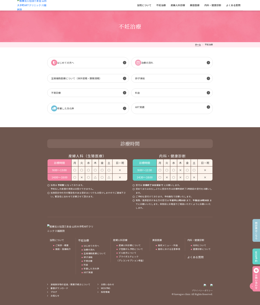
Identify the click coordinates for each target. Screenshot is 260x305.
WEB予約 (105, 288)
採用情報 (105, 291)
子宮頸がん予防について (131, 249)
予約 (256, 256)
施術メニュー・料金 (168, 245)
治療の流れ (89, 249)
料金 (86, 264)
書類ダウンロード (59, 288)
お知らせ (55, 295)
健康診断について (202, 249)
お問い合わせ (256, 281)
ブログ (54, 291)
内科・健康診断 (212, 5)
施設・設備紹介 (63, 249)
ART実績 (88, 272)
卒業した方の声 (91, 268)
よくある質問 (233, 5)
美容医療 (195, 5)
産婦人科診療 (178, 5)
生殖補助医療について (95, 253)
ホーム (198, 44)
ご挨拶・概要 (62, 245)
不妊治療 (161, 5)
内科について (199, 245)
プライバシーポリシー (202, 290)
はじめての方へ (91, 245)
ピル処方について (127, 252)
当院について (144, 5)
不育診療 (88, 260)
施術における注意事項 (169, 249)
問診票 (256, 231)
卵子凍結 (88, 257)
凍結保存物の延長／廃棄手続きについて (70, 284)
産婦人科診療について (130, 245)
